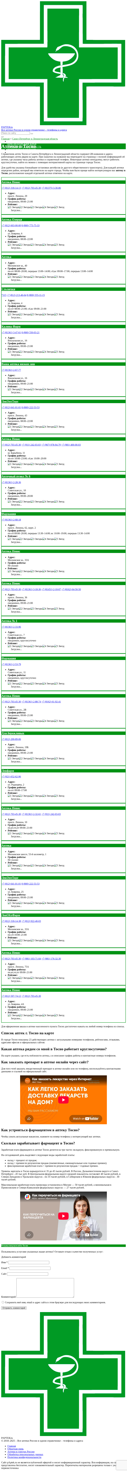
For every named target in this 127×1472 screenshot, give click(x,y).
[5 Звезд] (59, 207)
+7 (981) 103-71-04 (31, 958)
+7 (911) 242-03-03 (31, 444)
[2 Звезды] (25, 207)
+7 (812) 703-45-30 (31, 188)
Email (5, 1268)
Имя (4, 1262)
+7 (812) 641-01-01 (11, 407)
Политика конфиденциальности (24, 1457)
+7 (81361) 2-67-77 (11, 370)
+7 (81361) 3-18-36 (31, 589)
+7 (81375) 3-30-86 (51, 188)
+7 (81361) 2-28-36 (11, 482)
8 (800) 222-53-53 (30, 407)
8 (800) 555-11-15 (36, 295)
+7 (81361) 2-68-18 (11, 519)
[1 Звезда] (13, 207)
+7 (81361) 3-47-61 (11, 332)
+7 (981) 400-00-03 (71, 444)
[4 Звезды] (48, 207)
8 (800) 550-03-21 (30, 332)
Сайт (4, 1274)
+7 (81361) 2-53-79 (11, 664)
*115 (4, 295)
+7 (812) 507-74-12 (11, 996)
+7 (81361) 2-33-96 (11, 627)
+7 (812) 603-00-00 (11, 225)
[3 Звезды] (36, 207)
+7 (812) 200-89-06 (11, 739)
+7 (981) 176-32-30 (51, 958)
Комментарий (8, 1296)
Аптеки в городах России (21, 1451)
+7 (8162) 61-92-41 (51, 701)
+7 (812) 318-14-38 (11, 921)
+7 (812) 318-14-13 (11, 188)
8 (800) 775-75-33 (30, 225)
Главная (11, 1446)
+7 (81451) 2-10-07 (51, 589)
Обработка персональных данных (25, 1454)
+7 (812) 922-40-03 (31, 921)
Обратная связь (15, 1448)
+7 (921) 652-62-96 (11, 776)
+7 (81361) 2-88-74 (31, 701)
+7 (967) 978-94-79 (51, 444)
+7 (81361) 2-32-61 (31, 814)
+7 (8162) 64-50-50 (71, 589)
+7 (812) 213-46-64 (16, 295)
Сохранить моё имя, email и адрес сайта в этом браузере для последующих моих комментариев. (55, 1302)
